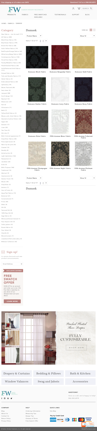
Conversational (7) (7, 199)
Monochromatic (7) (7, 236)
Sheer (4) (4, 204)
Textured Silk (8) (6, 210)
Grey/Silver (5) (6, 184)
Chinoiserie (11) (6, 107)
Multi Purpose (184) (7, 167)
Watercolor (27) (6, 102)
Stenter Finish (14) (7, 179)
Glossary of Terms (32, 418)
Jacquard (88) (5, 93)
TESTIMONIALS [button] (60, 15)
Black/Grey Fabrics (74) (8, 40)
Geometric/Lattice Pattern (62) (11, 119)
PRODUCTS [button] (11, 15)
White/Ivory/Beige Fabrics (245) (11, 54)
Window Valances (16, 381)
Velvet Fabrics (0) (7, 79)
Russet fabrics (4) (7, 227)
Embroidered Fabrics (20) (9, 82)
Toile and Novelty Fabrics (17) (11, 76)
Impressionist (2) (6, 176)
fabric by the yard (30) (8, 144)
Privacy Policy (6, 421)
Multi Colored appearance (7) (11, 136)
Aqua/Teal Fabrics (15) (8, 193)
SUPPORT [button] (75, 15)
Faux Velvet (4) (6, 230)
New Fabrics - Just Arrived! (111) (12, 34)
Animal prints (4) (6, 153)
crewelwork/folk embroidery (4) (11, 239)
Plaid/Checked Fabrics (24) (10, 66)
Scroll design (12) (7, 96)
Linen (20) (4, 127)
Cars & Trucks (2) (7, 190)
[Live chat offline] (88, 424)
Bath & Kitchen (80, 373)
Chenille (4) (5, 233)
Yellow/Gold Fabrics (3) (9, 113)
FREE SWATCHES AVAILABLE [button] (40, 16)
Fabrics (11, 23)
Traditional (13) (6, 170)
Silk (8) (3, 207)
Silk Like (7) (5, 133)
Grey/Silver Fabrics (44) (9, 139)
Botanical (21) (5, 196)
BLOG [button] (87, 15)
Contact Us (5, 416)
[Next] (46, 41)
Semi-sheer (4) (6, 90)
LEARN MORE (12, 301)
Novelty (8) (5, 150)
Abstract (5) (5, 173)
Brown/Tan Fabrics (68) (8, 46)
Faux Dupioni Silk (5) (8, 222)
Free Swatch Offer (32, 421)
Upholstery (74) (6, 85)
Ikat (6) (3, 105)
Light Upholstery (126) (8, 156)
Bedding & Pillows (48, 373)
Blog (3, 411)
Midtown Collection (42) (9, 242)
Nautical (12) (5, 99)
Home (4, 23)
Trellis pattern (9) (7, 224)
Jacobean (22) (5, 162)
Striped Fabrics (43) (7, 73)
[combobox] (87, 8)
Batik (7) (4, 110)
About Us (4, 413)
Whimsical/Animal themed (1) (10, 219)
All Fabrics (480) (6, 37)
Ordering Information (33, 411)
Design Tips (30, 416)
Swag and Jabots (48, 381)
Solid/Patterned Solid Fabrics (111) (10, 69)
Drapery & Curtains (17, 373)
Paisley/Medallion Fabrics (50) (11, 63)
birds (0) (4, 164)
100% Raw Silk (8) (7, 213)
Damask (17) (5, 124)
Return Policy (6, 418)
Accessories (80, 381)
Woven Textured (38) (8, 87)
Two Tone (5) (5, 130)
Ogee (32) (4, 122)
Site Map (53, 411)
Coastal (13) (5, 147)
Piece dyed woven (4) (8, 142)
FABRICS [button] (25, 15)
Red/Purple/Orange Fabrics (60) (11, 51)
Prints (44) (4, 202)
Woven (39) (5, 182)
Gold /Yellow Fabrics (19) (9, 48)
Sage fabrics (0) (6, 216)
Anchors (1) (5, 187)
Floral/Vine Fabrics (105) (9, 60)
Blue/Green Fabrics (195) (9, 43)
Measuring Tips (31, 413)
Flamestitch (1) (6, 159)
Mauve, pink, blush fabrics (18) (11, 116)
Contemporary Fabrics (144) (10, 57)
